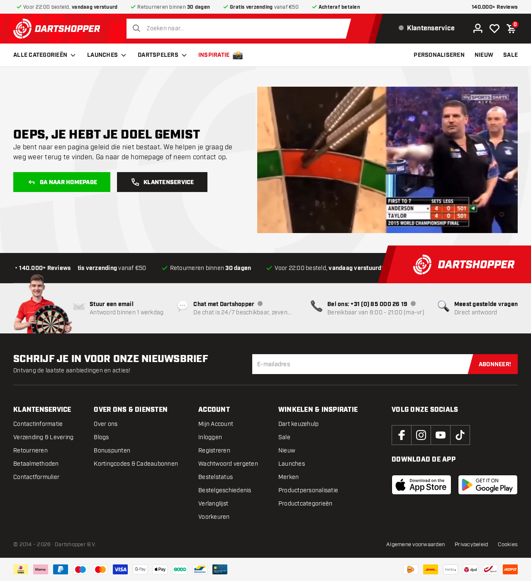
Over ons (105, 424)
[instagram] (421, 435)
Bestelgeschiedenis (224, 490)
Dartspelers (158, 55)
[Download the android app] (488, 485)
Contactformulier (36, 477)
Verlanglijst (213, 503)
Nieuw (286, 450)
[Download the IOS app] (421, 485)
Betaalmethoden (36, 463)
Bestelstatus (215, 477)
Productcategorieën (305, 503)
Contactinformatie (38, 424)
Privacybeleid (471, 544)
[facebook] (402, 435)
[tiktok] (460, 435)
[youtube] (441, 435)
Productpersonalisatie (308, 490)
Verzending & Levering (43, 437)
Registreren (214, 450)
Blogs (101, 437)
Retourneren (30, 450)
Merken (288, 477)
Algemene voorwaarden (415, 544)
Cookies (508, 544)
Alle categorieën (40, 55)
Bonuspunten (112, 450)
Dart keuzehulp (298, 424)
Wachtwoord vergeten (228, 463)
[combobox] (240, 28)
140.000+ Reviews (495, 7)
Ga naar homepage (68, 182)
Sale (284, 437)
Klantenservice (169, 182)
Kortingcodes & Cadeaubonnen (136, 463)
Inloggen (210, 437)
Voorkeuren (214, 516)
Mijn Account (215, 424)
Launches (102, 55)
